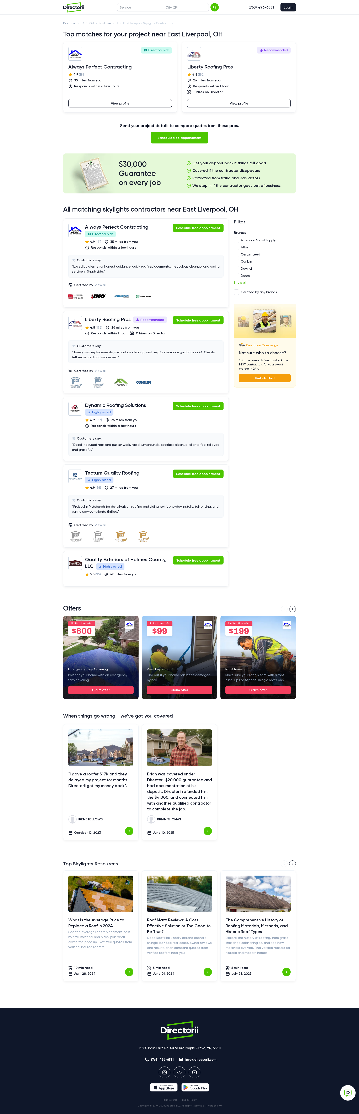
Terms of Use (169, 1099)
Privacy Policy (189, 1099)
